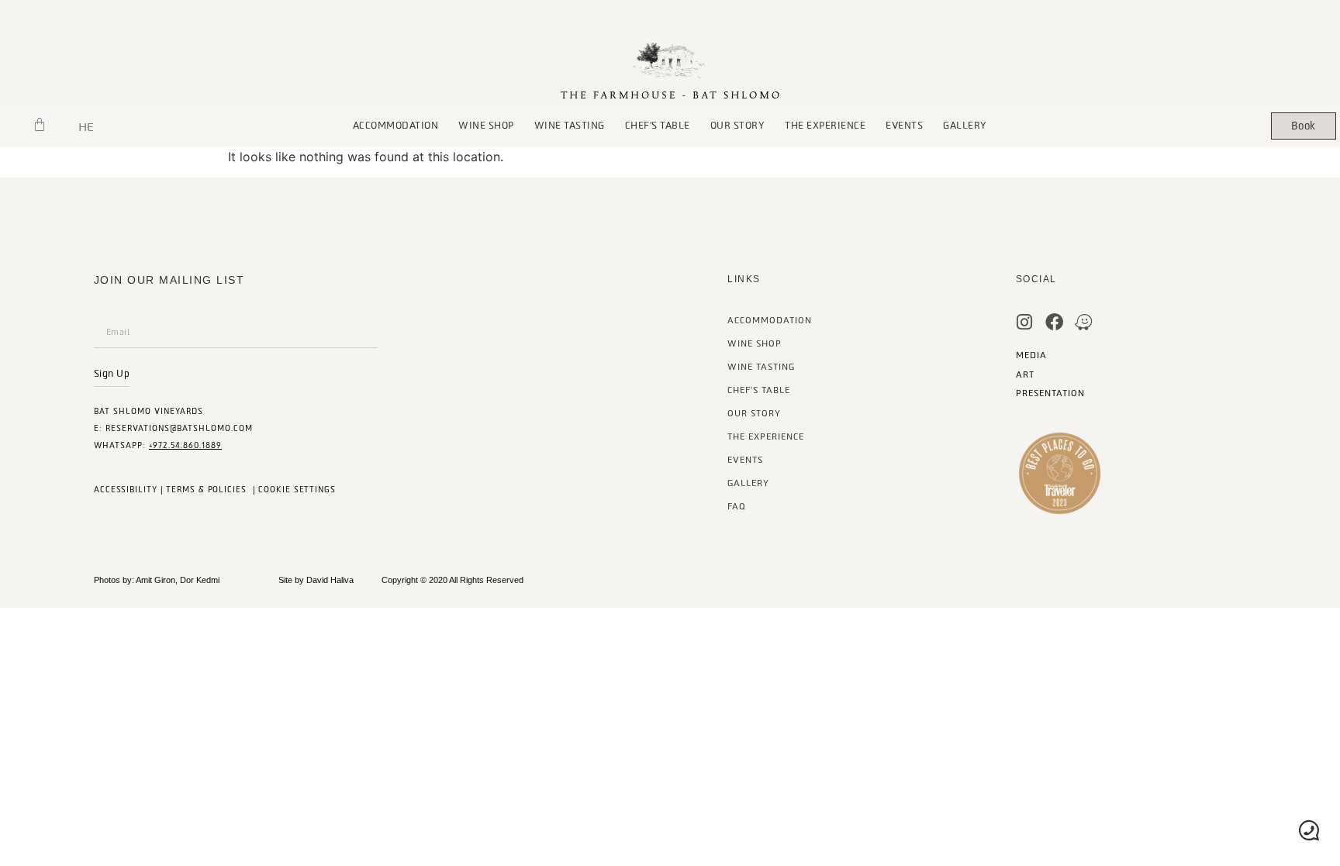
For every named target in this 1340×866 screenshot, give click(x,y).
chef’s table (657, 125)
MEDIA (1031, 355)
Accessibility (125, 490)
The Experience (825, 125)
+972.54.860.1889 (185, 445)
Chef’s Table (758, 390)
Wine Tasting (569, 125)
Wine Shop (486, 125)
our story (737, 125)
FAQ (736, 507)
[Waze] (1084, 322)
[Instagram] (1025, 322)
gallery (965, 125)
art (1025, 375)
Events (904, 125)
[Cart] (39, 125)
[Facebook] (1054, 322)
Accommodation (396, 125)
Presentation (1050, 393)
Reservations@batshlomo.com (179, 428)
